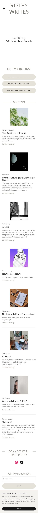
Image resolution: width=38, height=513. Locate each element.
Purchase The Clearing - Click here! (19, 77)
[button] (4, 8)
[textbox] (19, 478)
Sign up (19, 486)
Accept (19, 508)
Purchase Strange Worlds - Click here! (19, 90)
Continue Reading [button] (8, 144)
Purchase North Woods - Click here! (19, 83)
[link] (19, 8)
